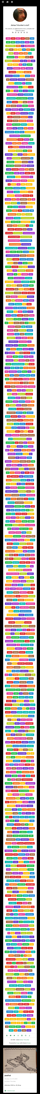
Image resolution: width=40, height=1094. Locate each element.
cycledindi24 (25, 281)
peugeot (29, 719)
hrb (23, 472)
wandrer (30, 978)
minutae (8, 607)
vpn (15, 978)
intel (26, 499)
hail (33, 450)
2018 (22, 38)
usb (14, 963)
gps (22, 431)
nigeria (8, 656)
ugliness (17, 955)
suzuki (25, 903)
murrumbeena (30, 633)
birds (17, 132)
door (24, 311)
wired (9, 1015)
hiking (8, 465)
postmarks (23, 746)
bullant (27, 173)
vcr (25, 963)
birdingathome (9, 132)
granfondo (16, 435)
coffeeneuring (18, 233)
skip (27, 854)
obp (33, 674)
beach (13, 113)
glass (23, 416)
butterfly (24, 180)
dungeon (25, 319)
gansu (17, 398)
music (31, 637)
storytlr (31, 888)
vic (15, 966)
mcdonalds (26, 588)
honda (7, 469)
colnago (19, 251)
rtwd (26, 817)
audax (16, 91)
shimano (8, 843)
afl (21, 61)
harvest (26, 454)
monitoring (9, 618)
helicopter (15, 461)
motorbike (28, 622)
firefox (26, 368)
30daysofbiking (30, 46)
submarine (22, 892)
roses (24, 809)
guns (25, 446)
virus (16, 970)
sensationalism (11, 839)
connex (10, 263)
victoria (27, 966)
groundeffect (10, 442)
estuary (13, 349)
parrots (8, 708)
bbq (8, 113)
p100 (14, 701)
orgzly (16, 693)
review (32, 790)
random (15, 776)
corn (20, 263)
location (32, 558)
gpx (26, 431)
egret (16, 330)
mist (13, 607)
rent (15, 787)
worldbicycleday (21, 1019)
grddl (10, 439)
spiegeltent (25, 877)
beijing (10, 117)
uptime (9, 963)
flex (33, 371)
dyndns (16, 323)
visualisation (10, 974)
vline (26, 974)
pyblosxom (16, 761)
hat (31, 454)
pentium (32, 712)
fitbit (19, 371)
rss (7, 817)
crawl (25, 266)
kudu (23, 536)
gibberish (19, 412)
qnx (7, 764)
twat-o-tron (21, 951)
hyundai (23, 480)
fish (6, 371)
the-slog (16, 925)
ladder (28, 536)
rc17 (33, 776)
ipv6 (12, 510)
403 (20, 49)
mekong (16, 592)
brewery (25, 162)
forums (32, 379)
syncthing (17, 907)
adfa (27, 57)
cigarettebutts (25, 222)
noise (7, 659)
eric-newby (9, 345)
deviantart (30, 296)
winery (26, 1011)
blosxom (29, 147)
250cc (18, 46)
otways (9, 697)
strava (9, 892)
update (25, 959)
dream (26, 315)
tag (33, 907)
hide (33, 461)
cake (23, 184)
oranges (24, 689)
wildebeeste (14, 1004)
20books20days (10, 46)
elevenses (10, 334)
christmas (17, 218)
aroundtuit (18, 83)
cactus (13, 184)
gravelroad (31, 435)
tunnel (30, 948)
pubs (8, 757)
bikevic (9, 128)
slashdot (9, 858)
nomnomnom (14, 659)
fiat (26, 364)
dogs (20, 311)
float (12, 375)
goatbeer (10, 424)
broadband (30, 165)
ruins (12, 820)
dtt (15, 319)
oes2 (17, 678)
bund (32, 173)
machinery (23, 573)
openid (7, 686)
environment (22, 341)
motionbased (19, 622)
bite (31, 139)
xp (22, 1023)
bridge (30, 162)
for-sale (26, 379)
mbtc (7, 588)
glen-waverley (30, 416)
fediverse (21, 360)
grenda (29, 439)
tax (32, 910)
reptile (8, 790)
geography (20, 409)
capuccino (25, 195)
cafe (18, 184)
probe (8, 753)
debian (26, 289)
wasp (25, 981)
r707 (32, 764)
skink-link (21, 854)
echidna (18, 326)
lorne (28, 562)
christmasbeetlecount (27, 218)
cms (31, 225)
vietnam (11, 970)
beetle (31, 113)
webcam (10, 993)
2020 (32, 38)
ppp (21, 749)
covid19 (8, 266)
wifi (33, 1000)
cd (18, 203)
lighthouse (31, 551)
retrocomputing (24, 790)
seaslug (9, 835)
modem (32, 607)
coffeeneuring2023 (14, 240)
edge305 (29, 326)
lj (27, 558)
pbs (24, 708)
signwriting (15, 847)
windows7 (9, 1011)
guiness (13, 446)
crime (14, 270)
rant (20, 776)
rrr (33, 813)
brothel (22, 169)
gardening (9, 401)
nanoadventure (11, 644)
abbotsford (10, 57)
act (16, 57)
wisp (14, 1015)
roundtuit (8, 813)
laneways (14, 540)
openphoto (23, 686)
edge (23, 326)
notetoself (30, 667)
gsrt (25, 442)
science (26, 828)
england (18, 338)
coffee (30, 229)
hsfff (27, 472)
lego (20, 547)
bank (21, 109)
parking (27, 704)
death (21, 289)
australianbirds (11, 98)
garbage (23, 398)
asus (20, 87)
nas (18, 644)
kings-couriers (24, 528)
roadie (19, 802)
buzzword (30, 180)
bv (9, 184)
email (22, 334)
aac (30, 53)
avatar (9, 102)
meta (15, 600)
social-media (23, 869)
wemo (18, 996)
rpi (20, 813)
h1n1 (24, 450)
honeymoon (14, 469)
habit (28, 450)
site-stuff (32, 850)
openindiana (15, 686)
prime (30, 749)
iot (23, 506)
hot (8, 472)
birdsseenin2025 (25, 135)
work (6, 1019)
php (22, 727)
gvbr (7, 450)
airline (10, 64)
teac (16, 914)
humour (9, 480)
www (33, 1019)
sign (9, 847)
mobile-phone (24, 607)
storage (9, 888)
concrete (22, 259)
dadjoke (26, 285)
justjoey (18, 521)
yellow (18, 1026)
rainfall (19, 772)
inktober (22, 495)
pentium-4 (9, 716)
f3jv (21, 353)
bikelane (24, 124)
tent (21, 922)
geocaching (12, 409)
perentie (31, 716)
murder (23, 633)
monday (21, 615)
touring (30, 933)
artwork (29, 83)
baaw (25, 102)
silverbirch (23, 847)
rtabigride (16, 817)
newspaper (29, 652)
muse (8, 637)
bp (31, 158)
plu (24, 734)
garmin (28, 401)
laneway (8, 540)
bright (23, 165)
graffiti (30, 431)
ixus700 (24, 514)
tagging (9, 910)
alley (24, 64)
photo (22, 723)
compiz (9, 259)
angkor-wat (27, 72)
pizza (8, 734)
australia (20, 94)
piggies (8, 731)
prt (28, 753)
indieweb (8, 491)
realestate (16, 783)
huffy (31, 472)
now (14, 671)
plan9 (13, 734)
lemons (30, 547)
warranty (19, 981)
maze (32, 585)
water (30, 981)
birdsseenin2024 (14, 135)
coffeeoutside (22, 248)
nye (6, 674)
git (19, 416)
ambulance (16, 68)
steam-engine (30, 884)
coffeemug (9, 233)
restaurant (14, 790)
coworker (14, 266)
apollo (27, 76)
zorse (28, 1030)
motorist (25, 626)
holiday (31, 465)
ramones (8, 776)
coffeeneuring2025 (15, 244)
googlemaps (21, 427)
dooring (30, 311)
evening (19, 349)
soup (20, 873)
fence (32, 360)
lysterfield (11, 570)
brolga (8, 169)
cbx (33, 199)
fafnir (32, 353)
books (9, 158)
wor (24, 1015)
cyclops (20, 285)
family (26, 356)
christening (10, 218)
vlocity (31, 974)
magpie (21, 577)
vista (30, 970)
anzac (22, 76)
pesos (14, 719)
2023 (17, 42)
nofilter (31, 656)
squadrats (30, 880)
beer (18, 113)
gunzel (30, 446)
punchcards (30, 757)
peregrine (24, 716)
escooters (31, 345)
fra (21, 383)
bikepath (30, 124)
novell (8, 671)
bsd (27, 169)
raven (28, 776)
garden (29, 398)
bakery (19, 105)
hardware (19, 454)
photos (17, 727)
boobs (20, 154)
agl (29, 61)
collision (13, 251)
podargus (10, 738)
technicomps (29, 914)
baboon (30, 102)
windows (28, 1008)
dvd (6, 323)
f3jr (17, 353)
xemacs (14, 1023)
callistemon (9, 188)
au (11, 91)
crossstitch (29, 270)
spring (17, 880)
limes (16, 555)
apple (32, 76)
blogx (10, 147)
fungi (9, 394)
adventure (8, 61)
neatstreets (11, 648)
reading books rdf (27, 779)
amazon (10, 68)
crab (21, 266)
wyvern (8, 1023)
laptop (27, 540)
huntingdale (16, 480)
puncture (9, 761)
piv (27, 731)
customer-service (19, 278)
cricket (9, 270)
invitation (17, 506)
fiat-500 (31, 364)
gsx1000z (30, 442)
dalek (31, 285)
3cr (7, 49)
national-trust (25, 644)
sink (15, 850)
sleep (15, 858)
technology (9, 918)
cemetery (23, 203)
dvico (11, 323)
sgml (18, 839)
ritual (31, 798)
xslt (33, 1023)
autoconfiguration (22, 98)
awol (20, 102)
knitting (18, 532)
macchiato (19, 570)
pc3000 (32, 708)
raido (13, 768)
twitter (28, 951)
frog (25, 386)
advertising (16, 61)
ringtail (23, 798)
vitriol (16, 974)
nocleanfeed (24, 656)
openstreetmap (11, 689)
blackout (8, 143)
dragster (20, 315)
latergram (22, 543)
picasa (26, 727)
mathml (20, 585)
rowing (15, 813)
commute (23, 255)
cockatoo (10, 229)
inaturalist (13, 487)
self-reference (24, 835)
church (8, 222)
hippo (19, 465)
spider (18, 877)
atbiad (25, 87)
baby (8, 105)
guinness (20, 446)
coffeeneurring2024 (11, 248)
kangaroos (8, 525)
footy (20, 379)
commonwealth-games (12, 255)
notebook (17, 667)
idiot (18, 484)
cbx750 (8, 203)
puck (13, 757)
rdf (9, 779)
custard (11, 278)
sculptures (23, 832)
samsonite (10, 824)
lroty (33, 562)
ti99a (32, 929)
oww (31, 697)
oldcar (31, 678)
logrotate (15, 562)
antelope (16, 76)
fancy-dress (9, 360)
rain (8, 772)
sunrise (19, 895)
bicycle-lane (22, 120)
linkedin (21, 555)
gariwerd (21, 401)
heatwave (8, 461)
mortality (11, 622)
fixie (29, 371)
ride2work (29, 794)
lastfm (32, 540)
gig (24, 412)
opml (18, 689)
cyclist (14, 285)
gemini (18, 405)
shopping (20, 843)
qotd (11, 764)
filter (17, 368)
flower (27, 375)
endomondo (29, 334)
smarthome (9, 862)
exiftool (12, 353)
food (15, 379)
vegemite (30, 963)
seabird (30, 832)
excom (31, 349)
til (8, 933)
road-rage (13, 802)
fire (21, 368)
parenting (15, 704)
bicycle (15, 120)
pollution (25, 742)
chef (20, 210)
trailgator (8, 940)
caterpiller (23, 199)
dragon (14, 315)
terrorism (26, 922)
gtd (8, 446)
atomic (31, 87)
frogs (9, 390)
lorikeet (22, 562)
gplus (17, 431)
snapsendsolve (21, 865)
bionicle (20, 128)
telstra (16, 922)
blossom (22, 147)
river (7, 802)
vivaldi (21, 974)
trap (28, 940)
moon (23, 618)
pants (31, 701)
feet (27, 360)
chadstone (22, 207)
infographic (22, 491)
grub (21, 442)
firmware (32, 368)
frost (14, 390)
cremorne (31, 266)
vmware (10, 978)
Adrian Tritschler (24, 1040)
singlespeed (8, 850)
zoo (19, 1030)
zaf (33, 1026)
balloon (8, 109)
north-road (29, 663)
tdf (12, 914)
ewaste (25, 349)
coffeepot (31, 248)
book (25, 154)
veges (7, 966)
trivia (31, 944)
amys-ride (19, 72)
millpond (22, 603)
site (19, 850)
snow (8, 869)
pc (27, 708)
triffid (19, 944)
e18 (27, 323)
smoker (32, 862)
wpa (29, 1019)
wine (21, 1011)
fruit (24, 390)
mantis (27, 577)
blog (19, 143)
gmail (8, 420)
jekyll (8, 517)
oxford (9, 701)
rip (27, 798)
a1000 (10, 53)
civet (32, 222)
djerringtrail (31, 308)
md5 (33, 588)
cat (18, 199)
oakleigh (15, 674)
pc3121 (8, 712)
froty (19, 390)
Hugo (18, 1043)
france (31, 383)
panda (26, 701)
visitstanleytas (23, 970)
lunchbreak (22, 566)
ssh (7, 884)
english (24, 338)
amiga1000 (29, 68)
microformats (29, 600)
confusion (30, 259)
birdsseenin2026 (12, 139)
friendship (19, 386)
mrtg (24, 630)
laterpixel (29, 543)
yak (7, 1026)
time (12, 933)
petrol (23, 719)
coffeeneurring (26, 244)
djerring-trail (22, 308)
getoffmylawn (11, 412)
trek (8, 944)
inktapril (8, 495)
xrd (26, 1023)
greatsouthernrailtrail (19, 439)
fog (11, 379)
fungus (14, 394)
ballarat (31, 105)
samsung (17, 824)
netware (16, 652)
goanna (26, 420)
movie (7, 630)
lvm (28, 566)
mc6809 (13, 588)
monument (17, 618)
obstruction (10, 678)
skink (15, 854)
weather (27, 989)
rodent (14, 809)
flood (16, 375)
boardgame (9, 154)
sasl (23, 824)
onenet (16, 682)
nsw (18, 671)
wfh (30, 996)
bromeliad (15, 169)
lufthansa (9, 566)
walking (24, 978)
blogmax (31, 143)
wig (7, 1004)
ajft (20, 64)
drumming (9, 319)
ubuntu (11, 955)
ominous (10, 682)
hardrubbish (11, 454)
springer (23, 880)
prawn (25, 749)
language (21, 540)
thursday (23, 929)
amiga (22, 68)
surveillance (12, 903)
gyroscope (17, 450)
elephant (30, 330)
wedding (24, 993)
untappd (19, 959)
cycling (32, 281)
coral (15, 263)
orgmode (9, 693)
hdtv (17, 457)
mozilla (19, 630)
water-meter (13, 985)
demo (31, 289)
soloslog (9, 873)
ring (18, 798)
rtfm (22, 817)
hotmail (18, 472)
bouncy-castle (25, 158)
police (12, 742)
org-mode (30, 689)
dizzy (15, 308)
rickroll (22, 794)
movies (13, 630)
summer (8, 895)
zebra (11, 1030)
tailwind (21, 910)
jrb (32, 517)
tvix (15, 951)
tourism (9, 937)
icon (8, 484)
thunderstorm (15, 929)
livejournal (17, 558)
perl (9, 719)
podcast (30, 738)
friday (13, 386)
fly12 (33, 375)
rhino (9, 794)
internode (11, 502)
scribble (32, 828)
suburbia (30, 892)
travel (32, 940)
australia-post (28, 94)
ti (28, 929)
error (15, 345)
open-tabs (23, 682)
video (32, 966)
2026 (32, 42)
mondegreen (29, 615)
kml (31, 528)
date (16, 289)
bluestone (11, 150)
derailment (31, 293)
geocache (30, 405)
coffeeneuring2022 (26, 237)
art (23, 83)
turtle (7, 951)
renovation (9, 787)
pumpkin (18, 757)
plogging (18, 734)
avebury (15, 102)
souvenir (26, 873)
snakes (13, 865)
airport (15, 64)
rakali (31, 772)
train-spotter (16, 940)
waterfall (21, 985)
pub (32, 753)
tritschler (25, 944)
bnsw (29, 150)
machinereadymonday (12, 573)
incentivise (21, 487)
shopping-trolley (29, 843)
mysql (27, 641)
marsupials (30, 581)
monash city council (26, 611)
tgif (32, 922)
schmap (20, 828)
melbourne (23, 592)
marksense (16, 581)
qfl (32, 761)
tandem (27, 910)
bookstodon (16, 158)
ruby (7, 820)
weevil (30, 993)
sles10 (24, 858)
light (25, 551)
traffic (31, 937)
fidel (12, 368)
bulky (22, 173)
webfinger (17, 993)
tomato (24, 933)
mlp (18, 607)
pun (24, 757)
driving (31, 315)
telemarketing (22, 918)
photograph (29, 723)
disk (24, 304)
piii (16, 731)
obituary (28, 674)
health (29, 457)
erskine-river (22, 345)
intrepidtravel (19, 502)
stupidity (15, 892)
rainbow (13, 772)
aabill (25, 53)
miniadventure (30, 603)
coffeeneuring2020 (29, 233)
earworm (32, 323)
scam (31, 824)
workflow (12, 1019)
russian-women (24, 820)
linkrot (27, 555)
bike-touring (16, 124)
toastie (18, 933)
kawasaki (21, 525)
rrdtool (28, 813)
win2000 (11, 1008)
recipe (22, 783)
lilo (7, 555)
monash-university (12, 615)
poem (7, 742)
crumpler (10, 274)
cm (27, 225)
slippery (31, 858)
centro (10, 207)
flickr (7, 375)
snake (8, 865)
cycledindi (17, 281)
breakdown (10, 162)
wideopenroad (26, 1000)
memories (31, 596)
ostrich (26, 693)
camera (23, 188)
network (22, 652)
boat (15, 154)
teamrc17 (21, 914)
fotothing (9, 383)
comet (31, 251)
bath (32, 109)
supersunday (12, 899)
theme (31, 925)
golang (16, 424)
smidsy (15, 862)
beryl (30, 117)
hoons (21, 469)
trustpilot (17, 948)
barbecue (26, 109)
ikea (23, 484)
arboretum (13, 79)
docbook (10, 311)
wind (17, 1008)
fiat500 (7, 368)
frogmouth (32, 386)
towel (14, 937)
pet (19, 719)
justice (12, 521)
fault (16, 360)
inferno (15, 491)
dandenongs (10, 289)
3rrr (16, 49)
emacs (17, 334)
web (33, 989)
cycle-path (28, 278)
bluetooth (19, 150)
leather (15, 547)
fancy (31, 356)
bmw (25, 150)
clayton (10, 225)
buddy (31, 169)
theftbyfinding (24, 925)
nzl (10, 674)
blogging (25, 143)
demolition (17, 293)
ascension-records (12, 87)
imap (8, 487)
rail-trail (19, 768)
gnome (14, 420)
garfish (15, 401)
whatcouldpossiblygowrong (13, 1000)
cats (29, 199)
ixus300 (18, 514)
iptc (8, 510)
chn (23, 214)
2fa (23, 46)
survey (19, 903)
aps (8, 79)
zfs (15, 1030)
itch (28, 510)
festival (8, 364)
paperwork (8, 704)
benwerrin (24, 117)
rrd (23, 813)
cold (8, 251)
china (18, 214)
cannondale (24, 192)
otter (31, 693)
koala (23, 532)
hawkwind (11, 457)
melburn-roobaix (10, 596)
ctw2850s (24, 274)
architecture (30, 79)
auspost (31, 91)
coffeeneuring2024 (26, 240)
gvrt (12, 450)
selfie (31, 835)
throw (8, 929)
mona (10, 611)
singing (30, 847)
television (9, 922)
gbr (7, 405)
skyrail (32, 854)
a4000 (16, 53)
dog (16, 311)
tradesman (25, 937)
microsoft (15, 603)
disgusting (18, 304)
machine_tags (27, 570)
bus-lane (9, 180)
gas (33, 401)
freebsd (7, 386)
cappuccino (11, 195)
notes (23, 667)
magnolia (15, 577)
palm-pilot (20, 701)
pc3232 (20, 712)
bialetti (10, 120)
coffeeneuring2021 (14, 237)
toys (19, 937)
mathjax (14, 585)
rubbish (32, 817)
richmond (15, 794)
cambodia (16, 188)
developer (14, 296)
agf (25, 61)
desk (8, 296)
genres (24, 405)
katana (15, 525)
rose (20, 809)
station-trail (21, 884)
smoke (26, 862)
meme (18, 596)
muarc (7, 633)
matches (8, 585)
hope (26, 469)
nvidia (31, 671)
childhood (25, 210)
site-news (24, 850)
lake (33, 536)
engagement (11, 338)
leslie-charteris (10, 551)
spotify (32, 877)
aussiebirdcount (12, 94)
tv (11, 951)
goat (31, 420)
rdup (13, 779)
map (32, 577)
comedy (26, 251)
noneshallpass (23, 659)
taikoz (15, 910)
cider (18, 222)
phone (17, 723)
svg (30, 903)
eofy (29, 341)
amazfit (30, 64)
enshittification (13, 341)
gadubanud (29, 394)
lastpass (10, 543)
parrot (32, 704)
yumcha (28, 1026)
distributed (9, 308)
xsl (29, 1023)
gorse (32, 427)
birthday (20, 139)
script (9, 832)
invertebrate (28, 502)
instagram (20, 499)
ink (33, 491)
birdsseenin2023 (30, 132)
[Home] (7, 2)
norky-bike (21, 663)
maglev (9, 577)
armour (11, 83)
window (22, 1008)
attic (8, 91)
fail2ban (9, 356)
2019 (27, 38)
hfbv (29, 461)
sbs (27, 824)
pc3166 (14, 712)
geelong (13, 405)
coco (24, 229)
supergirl (31, 895)
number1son (24, 671)
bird (26, 128)
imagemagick (29, 484)
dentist (24, 293)
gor (27, 427)
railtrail (25, 768)
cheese (15, 210)
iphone (27, 506)
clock (15, 225)
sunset (25, 895)
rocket (23, 805)
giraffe (7, 416)
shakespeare (24, 839)
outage (15, 697)
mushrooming (24, 637)
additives (21, 57)
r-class (27, 764)
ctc (19, 274)
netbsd (9, 652)
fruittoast (29, 390)
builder (17, 173)
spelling (13, 877)
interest (31, 499)
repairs (31, 787)
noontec (32, 659)
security (16, 835)
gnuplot (20, 420)
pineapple (21, 731)
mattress (27, 585)
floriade (22, 375)
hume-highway (28, 476)
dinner (31, 300)
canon (30, 192)
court (30, 263)
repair (26, 787)
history (25, 465)
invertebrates (9, 506)
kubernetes (17, 536)
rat (24, 776)
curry (30, 274)
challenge (29, 207)
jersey (13, 517)
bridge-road (10, 165)
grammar (8, 435)
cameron (10, 192)
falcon (20, 356)
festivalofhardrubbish (18, 364)
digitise (26, 300)
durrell (31, 319)
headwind (23, 457)
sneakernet (30, 865)
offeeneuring (23, 678)
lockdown (8, 562)
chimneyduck (12, 214)
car (31, 195)
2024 (22, 42)
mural (17, 633)
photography (9, 727)
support (29, 899)
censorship (31, 203)
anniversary (9, 76)
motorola (31, 626)
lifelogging (19, 551)
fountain (16, 383)
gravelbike (23, 435)
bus (31, 177)
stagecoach (13, 884)
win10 (31, 1004)
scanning (8, 828)
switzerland (9, 907)
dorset (8, 315)
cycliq (8, 285)
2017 (18, 38)
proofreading (22, 753)
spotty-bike (10, 880)
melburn (30, 592)
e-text (22, 323)
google (14, 427)
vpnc (19, 978)
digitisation (19, 300)
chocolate (28, 214)
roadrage (31, 802)
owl (27, 697)
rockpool (29, 805)
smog (21, 862)
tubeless (24, 948)
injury (28, 491)
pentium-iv (17, 716)
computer (15, 259)
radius (8, 768)
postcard (15, 746)
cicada (13, 222)
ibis (28, 480)
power (16, 749)
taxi (8, 914)
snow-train (15, 869)
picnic (32, 727)
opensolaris (31, 686)
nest (24, 648)
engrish (30, 338)
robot (18, 805)
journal (28, 517)
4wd (28, 49)
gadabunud (21, 394)
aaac (21, 53)
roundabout (31, 809)
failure (15, 356)
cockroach (18, 229)
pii (12, 731)
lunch (15, 566)
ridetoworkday (11, 798)
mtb (33, 630)
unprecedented (11, 959)
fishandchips (13, 371)
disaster (11, 304)
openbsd (30, 682)
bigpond (30, 120)
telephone (31, 918)
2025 (27, 42)
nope (9, 663)
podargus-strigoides (20, 738)
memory (9, 600)
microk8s (8, 603)
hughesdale (15, 476)
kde (9, 528)
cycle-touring (9, 281)
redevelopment (30, 783)
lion (7, 558)
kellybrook (15, 528)
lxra (32, 566)
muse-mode (15, 637)
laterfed (16, 543)
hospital (32, 469)
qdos (28, 761)
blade (14, 143)
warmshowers (11, 981)
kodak (29, 532)
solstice (15, 873)
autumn (31, 98)
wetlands (24, 996)
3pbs (11, 49)
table (28, 907)
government (11, 431)
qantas (23, 761)
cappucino (18, 195)
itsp (32, 510)
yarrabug (12, 1026)
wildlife (21, 1004)
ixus (13, 514)
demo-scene (9, 293)
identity (13, 484)
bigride (9, 124)
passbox (14, 708)
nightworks (16, 656)
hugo (21, 476)
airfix (33, 61)
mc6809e (19, 588)
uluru (29, 955)
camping (17, 192)
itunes (8, 514)
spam (7, 877)
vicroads (21, 966)
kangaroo (31, 521)
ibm (32, 480)
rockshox (8, 809)
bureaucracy (25, 177)
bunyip (18, 177)
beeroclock (24, 113)
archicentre (21, 79)
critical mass (21, 270)
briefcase (17, 165)
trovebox (10, 948)
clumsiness (21, 225)
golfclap (22, 424)
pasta (19, 708)
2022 (13, 42)
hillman (14, 465)
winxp (31, 1011)
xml (18, 1023)
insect (8, 499)
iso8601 (18, 510)
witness (19, 1015)
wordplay (30, 1015)
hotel (12, 472)
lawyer (9, 547)
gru (17, 442)
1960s (8, 38)
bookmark (31, 154)
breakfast (18, 162)
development (22, 296)
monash (16, 611)
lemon (25, 547)
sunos (14, 895)
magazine (30, 573)
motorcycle (9, 626)
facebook (26, 353)
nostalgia (9, 667)
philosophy (10, 723)
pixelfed (32, 731)
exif (7, 353)
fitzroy (24, 371)
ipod (33, 506)
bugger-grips (9, 173)
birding (30, 128)
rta (10, 817)
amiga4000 (12, 72)
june (7, 521)
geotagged (28, 409)
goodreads (29, 424)
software (30, 869)
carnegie (8, 199)
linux (32, 555)
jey (18, 517)
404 (24, 49)
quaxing (22, 764)
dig (13, 300)
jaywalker (30, 514)
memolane (24, 596)
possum (9, 746)
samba (32, 820)
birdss (21, 132)
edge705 (10, 330)
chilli (32, 210)
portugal (31, 742)
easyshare (11, 326)
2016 (13, 38)
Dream (29, 1043)
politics (18, 742)
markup (23, 581)
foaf (7, 379)
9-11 (32, 49)
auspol (25, 91)
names (32, 641)
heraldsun (22, 461)
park (22, 704)
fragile (26, 383)
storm (15, 888)
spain (32, 873)
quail (16, 764)
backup (13, 105)
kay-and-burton (30, 525)
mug (12, 633)
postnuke (30, 746)
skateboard (9, 854)
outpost (21, 697)
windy (16, 1011)
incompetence (29, 487)
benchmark (17, 117)
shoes (14, 843)
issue (23, 510)
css (15, 274)
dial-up (8, 300)
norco (14, 663)
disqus (29, 304)
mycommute (9, 641)
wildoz (26, 1004)
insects (14, 499)
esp (8, 349)
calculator (28, 184)
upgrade (31, 959)
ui (22, 955)
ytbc (23, 1026)
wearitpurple (20, 989)
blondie (16, 147)
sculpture (15, 832)
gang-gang (11, 398)
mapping (9, 581)
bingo (14, 128)
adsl (31, 57)
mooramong (30, 618)
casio (13, 199)
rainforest (25, 772)
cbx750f (14, 203)
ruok (17, 820)
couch (25, 263)
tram (23, 940)
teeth (15, 918)
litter (11, 558)
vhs (12, 966)
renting (21, 787)
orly (21, 693)
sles (20, 858)
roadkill (25, 802)
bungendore (11, 177)
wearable (27, 985)
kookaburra (9, 536)
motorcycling (17, 626)
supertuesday (21, 899)
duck (19, 319)
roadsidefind (11, 805)
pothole (10, 749)
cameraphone (30, 188)
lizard (23, 558)
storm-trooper (23, 888)
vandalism (19, 963)
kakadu (24, 521)
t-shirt (23, 907)
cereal (15, 207)
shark (31, 839)
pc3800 (26, 712)
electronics (22, 330)
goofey (8, 427)
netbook (30, 648)
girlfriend (14, 416)
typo (33, 951)
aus (20, 91)
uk (25, 955)
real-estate (8, 783)
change (9, 210)
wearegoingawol (10, 989)
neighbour (18, 648)
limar (11, 555)
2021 (8, 42)
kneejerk (11, 532)
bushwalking (16, 180)
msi (29, 630)
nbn (32, 644)
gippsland (30, 412)
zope (24, 1030)
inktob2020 (15, 495)
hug (9, 476)
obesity (22, 674)
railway (31, 768)
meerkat (10, 592)
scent (14, 828)
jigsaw (22, 517)
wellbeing (11, 996)
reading (18, 779)
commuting (30, 255)
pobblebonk (30, 734)
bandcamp (15, 109)
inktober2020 (30, 495)
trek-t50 (14, 944)
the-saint (9, 925)
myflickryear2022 (19, 641)
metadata (21, 600)
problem (14, 753)
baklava (25, 105)
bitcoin (26, 139)
